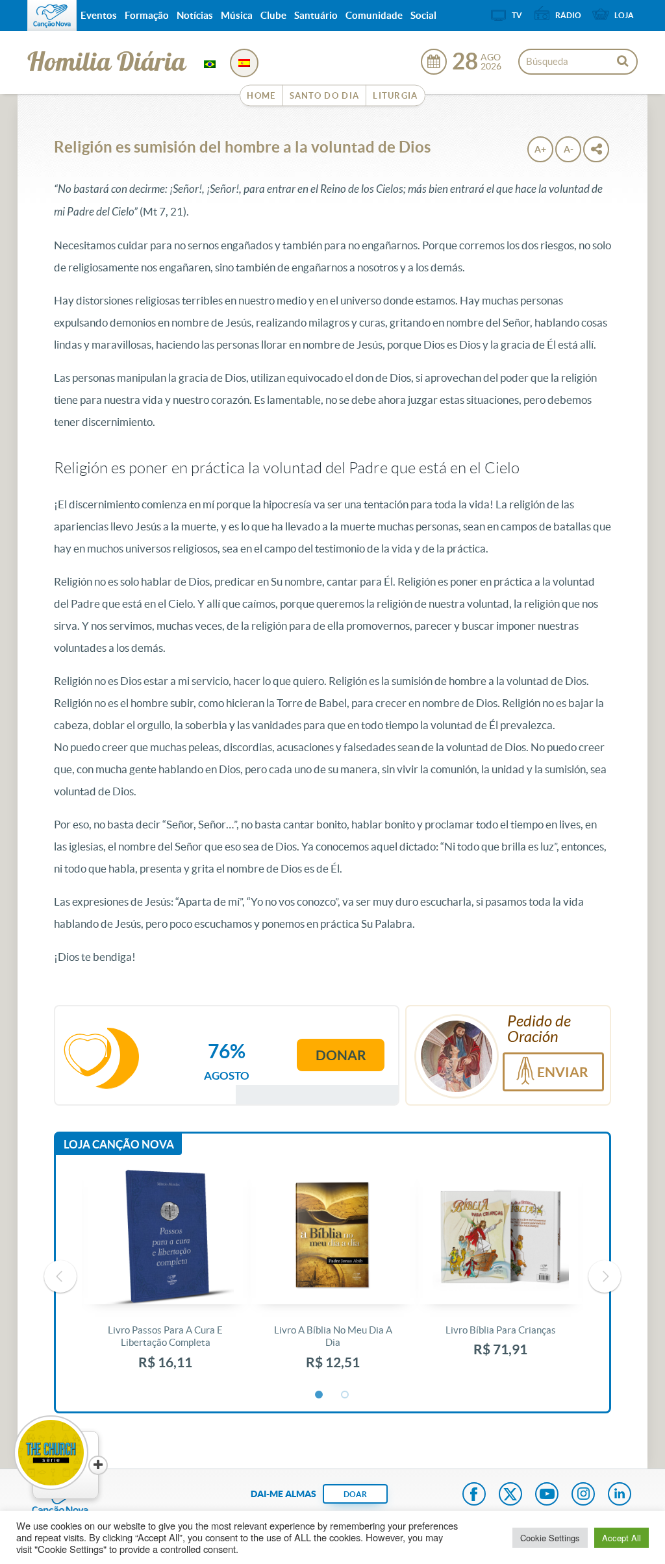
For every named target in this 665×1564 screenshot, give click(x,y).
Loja (624, 15)
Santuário (316, 15)
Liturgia (395, 96)
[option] (165, 1276)
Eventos (99, 15)
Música (237, 15)
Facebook (474, 1495)
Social (423, 15)
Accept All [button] (621, 1538)
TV (517, 15)
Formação (147, 15)
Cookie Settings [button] (550, 1538)
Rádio (568, 15)
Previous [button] (60, 1276)
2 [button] (345, 1395)
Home (261, 96)
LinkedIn (619, 1495)
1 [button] (319, 1395)
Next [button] (604, 1276)
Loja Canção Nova (119, 1144)
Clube (273, 15)
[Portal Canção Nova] (52, 15)
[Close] (98, 1465)
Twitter (510, 1495)
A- (568, 149)
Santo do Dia (325, 96)
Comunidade (374, 15)
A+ (540, 149)
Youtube (546, 1495)
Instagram (583, 1495)
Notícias (195, 15)
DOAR (355, 1494)
